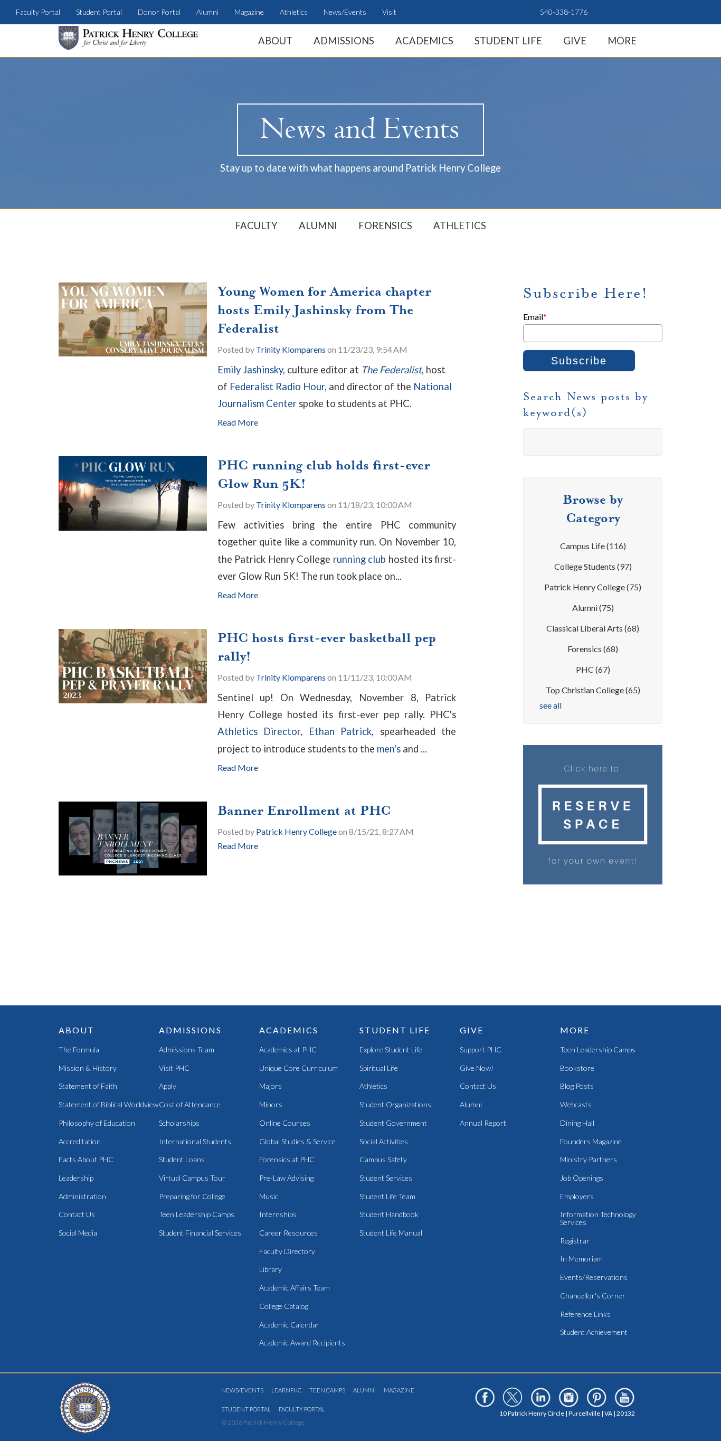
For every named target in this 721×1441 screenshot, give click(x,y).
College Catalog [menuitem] (283, 1307)
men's (390, 749)
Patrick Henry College (296, 831)
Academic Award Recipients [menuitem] (302, 1343)
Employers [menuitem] (577, 1197)
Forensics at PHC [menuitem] (287, 1160)
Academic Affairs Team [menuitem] (294, 1288)
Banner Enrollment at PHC (304, 810)
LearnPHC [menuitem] (286, 1390)
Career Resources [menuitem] (288, 1233)
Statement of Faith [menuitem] (88, 1086)
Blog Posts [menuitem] (577, 1086)
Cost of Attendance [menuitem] (190, 1105)
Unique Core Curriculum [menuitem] (298, 1068)
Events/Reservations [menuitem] (594, 1278)
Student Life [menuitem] (508, 40)
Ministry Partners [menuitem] (588, 1160)
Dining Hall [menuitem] (577, 1123)
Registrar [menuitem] (575, 1241)
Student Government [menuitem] (393, 1123)
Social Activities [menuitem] (383, 1142)
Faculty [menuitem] (256, 225)
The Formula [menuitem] (79, 1050)
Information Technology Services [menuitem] (598, 1218)
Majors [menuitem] (270, 1086)
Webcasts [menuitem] (576, 1105)
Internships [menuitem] (278, 1215)
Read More (237, 422)
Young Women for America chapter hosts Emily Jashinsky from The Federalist (324, 310)
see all (550, 705)
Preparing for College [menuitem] (192, 1197)
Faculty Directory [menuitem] (287, 1252)
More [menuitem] (622, 40)
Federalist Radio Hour (277, 386)
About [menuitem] (275, 40)
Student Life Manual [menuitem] (390, 1233)
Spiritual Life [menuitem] (378, 1068)
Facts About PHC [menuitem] (86, 1160)
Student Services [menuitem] (385, 1178)
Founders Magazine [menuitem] (591, 1142)
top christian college (593, 690)
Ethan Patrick (340, 731)
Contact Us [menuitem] (77, 1215)
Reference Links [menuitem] (585, 1314)
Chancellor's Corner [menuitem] (592, 1296)
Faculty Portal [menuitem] (38, 11)
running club (359, 559)
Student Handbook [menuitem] (389, 1215)
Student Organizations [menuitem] (395, 1105)
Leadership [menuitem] (76, 1178)
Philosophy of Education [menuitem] (97, 1123)
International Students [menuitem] (195, 1142)
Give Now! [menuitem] (477, 1068)
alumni (593, 607)
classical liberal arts (592, 628)
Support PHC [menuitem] (480, 1050)
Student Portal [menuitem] (99, 11)
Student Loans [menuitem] (182, 1160)
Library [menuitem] (270, 1270)
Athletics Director (258, 731)
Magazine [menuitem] (249, 11)
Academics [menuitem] (424, 40)
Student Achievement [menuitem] (594, 1332)
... (424, 749)
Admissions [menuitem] (344, 40)
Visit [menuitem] (389, 11)
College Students (593, 566)
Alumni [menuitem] (207, 11)
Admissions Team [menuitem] (186, 1050)
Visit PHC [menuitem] (174, 1068)
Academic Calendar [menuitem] (289, 1325)
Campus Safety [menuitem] (383, 1160)
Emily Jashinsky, (252, 369)
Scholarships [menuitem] (179, 1123)
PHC (593, 669)
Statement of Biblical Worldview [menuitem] (108, 1105)
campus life (593, 546)
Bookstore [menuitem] (577, 1068)
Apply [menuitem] (167, 1086)
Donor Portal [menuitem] (159, 11)
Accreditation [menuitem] (80, 1142)
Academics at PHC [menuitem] (288, 1050)
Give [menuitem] (574, 40)
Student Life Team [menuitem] (387, 1197)
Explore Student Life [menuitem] (390, 1050)
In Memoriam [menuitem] (581, 1259)
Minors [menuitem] (270, 1105)
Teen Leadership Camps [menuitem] (196, 1215)
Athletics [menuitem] (294, 11)
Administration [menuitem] (82, 1197)
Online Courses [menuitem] (284, 1123)
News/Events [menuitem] (345, 11)
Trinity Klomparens (291, 349)
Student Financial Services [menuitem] (200, 1233)
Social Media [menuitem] (78, 1233)
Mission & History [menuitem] (88, 1068)
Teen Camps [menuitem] (327, 1390)
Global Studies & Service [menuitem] (297, 1142)
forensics (592, 649)
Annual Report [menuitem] (483, 1123)
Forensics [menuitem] (385, 225)
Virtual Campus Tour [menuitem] (192, 1178)
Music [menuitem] (268, 1197)
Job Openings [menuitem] (581, 1178)
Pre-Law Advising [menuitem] (286, 1178)
